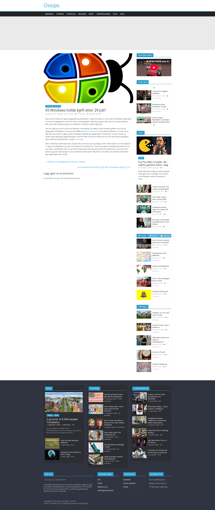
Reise (122, 14)
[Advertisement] (107, 33)
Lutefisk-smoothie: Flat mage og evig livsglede (160, 188)
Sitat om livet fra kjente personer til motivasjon (160, 241)
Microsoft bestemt (92, 131)
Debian (125, 487)
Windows (99, 114)
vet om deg (78, 139)
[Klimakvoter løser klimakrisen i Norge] (144, 104)
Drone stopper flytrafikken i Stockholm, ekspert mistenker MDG (161, 120)
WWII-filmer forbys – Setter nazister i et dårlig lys (158, 408)
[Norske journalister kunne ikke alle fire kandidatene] (96, 393)
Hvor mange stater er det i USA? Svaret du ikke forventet (113, 408)
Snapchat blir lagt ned (160, 291)
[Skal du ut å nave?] (144, 351)
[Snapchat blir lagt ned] (144, 290)
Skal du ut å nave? (158, 352)
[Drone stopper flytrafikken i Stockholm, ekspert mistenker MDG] (144, 118)
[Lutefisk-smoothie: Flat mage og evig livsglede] (144, 186)
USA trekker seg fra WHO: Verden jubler (159, 198)
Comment (166, 236)
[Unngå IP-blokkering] (144, 363)
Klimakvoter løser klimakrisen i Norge (159, 105)
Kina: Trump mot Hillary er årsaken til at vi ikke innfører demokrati (114, 422)
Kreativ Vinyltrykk (129, 483)
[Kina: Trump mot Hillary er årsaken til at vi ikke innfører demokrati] (96, 419)
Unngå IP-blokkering (159, 364)
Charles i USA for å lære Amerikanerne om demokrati (156, 396)
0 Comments (81, 114)
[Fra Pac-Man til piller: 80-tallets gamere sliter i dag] (154, 138)
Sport (91, 14)
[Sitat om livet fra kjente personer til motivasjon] (144, 239)
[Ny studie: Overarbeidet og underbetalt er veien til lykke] (144, 219)
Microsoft (92, 114)
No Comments (156, 98)
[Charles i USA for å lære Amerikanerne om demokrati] (139, 393)
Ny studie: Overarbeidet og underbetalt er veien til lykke (160, 222)
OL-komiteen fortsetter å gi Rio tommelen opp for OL (104, 167)
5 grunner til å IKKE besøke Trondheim (62, 420)
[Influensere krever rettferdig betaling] (139, 429)
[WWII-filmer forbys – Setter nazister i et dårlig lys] (139, 405)
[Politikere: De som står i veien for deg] (144, 312)
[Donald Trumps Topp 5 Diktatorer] (144, 324)
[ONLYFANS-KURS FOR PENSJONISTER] (96, 431)
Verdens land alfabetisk (160, 266)
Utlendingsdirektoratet (105, 490)
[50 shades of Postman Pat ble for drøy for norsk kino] (139, 449)
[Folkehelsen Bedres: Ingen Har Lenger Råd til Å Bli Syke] (144, 206)
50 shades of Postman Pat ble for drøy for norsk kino (157, 451)
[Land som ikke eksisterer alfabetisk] (52, 439)
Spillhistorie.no (102, 487)
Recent (155, 236)
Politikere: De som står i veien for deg (161, 314)
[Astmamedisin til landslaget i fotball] (96, 443)
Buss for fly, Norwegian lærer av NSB (160, 279)
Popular (143, 236)
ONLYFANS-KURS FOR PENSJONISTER (112, 433)
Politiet (99, 483)
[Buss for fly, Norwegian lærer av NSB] (144, 277)
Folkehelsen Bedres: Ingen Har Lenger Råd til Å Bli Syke (160, 209)
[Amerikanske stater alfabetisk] (144, 252)
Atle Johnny (66, 425)
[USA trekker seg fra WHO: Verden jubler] (144, 196)
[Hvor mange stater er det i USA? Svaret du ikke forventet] (96, 405)
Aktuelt (48, 106)
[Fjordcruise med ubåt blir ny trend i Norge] (52, 451)
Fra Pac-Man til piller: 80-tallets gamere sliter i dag (153, 163)
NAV (99, 480)
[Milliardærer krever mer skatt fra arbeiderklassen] (144, 336)
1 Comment (121, 427)
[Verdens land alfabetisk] (144, 264)
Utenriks (60, 14)
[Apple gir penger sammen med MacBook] (96, 455)
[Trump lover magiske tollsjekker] (144, 91)
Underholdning (103, 14)
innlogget (57, 178)
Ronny (61, 114)
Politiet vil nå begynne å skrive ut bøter (65, 161)
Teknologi (71, 14)
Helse (115, 14)
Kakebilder (127, 480)
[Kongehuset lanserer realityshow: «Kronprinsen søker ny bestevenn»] (139, 417)
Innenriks (49, 14)
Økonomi (82, 14)
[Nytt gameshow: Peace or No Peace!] (139, 439)
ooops (157, 168)
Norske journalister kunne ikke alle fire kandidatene (113, 395)
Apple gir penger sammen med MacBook (113, 458)
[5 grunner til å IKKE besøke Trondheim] (64, 393)
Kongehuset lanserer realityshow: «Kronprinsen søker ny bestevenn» (157, 420)
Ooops (52, 5)
